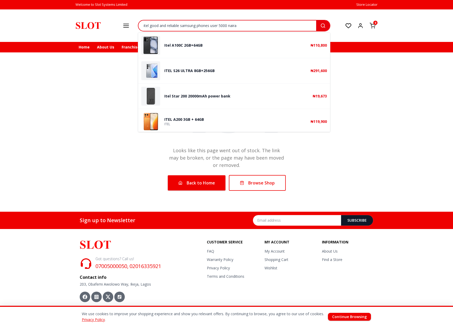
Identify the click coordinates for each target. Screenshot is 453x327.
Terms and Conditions (225, 276)
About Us (105, 47)
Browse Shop (261, 183)
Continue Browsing (349, 316)
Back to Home (201, 183)
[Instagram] (96, 297)
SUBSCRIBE (357, 220)
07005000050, (111, 266)
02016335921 (145, 266)
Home (84, 47)
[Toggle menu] (126, 25)
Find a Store (332, 259)
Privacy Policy (218, 267)
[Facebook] (85, 297)
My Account (275, 251)
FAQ (210, 251)
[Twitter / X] (108, 297)
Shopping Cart (276, 259)
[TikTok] (119, 297)
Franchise (131, 47)
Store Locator (367, 4)
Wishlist (271, 267)
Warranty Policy (220, 259)
